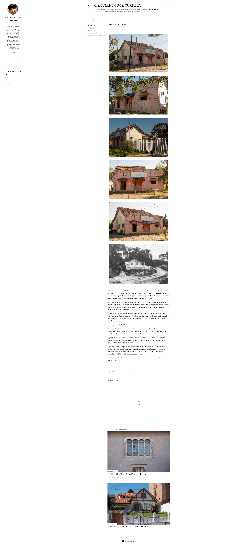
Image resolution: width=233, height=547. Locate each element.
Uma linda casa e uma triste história (129, 526)
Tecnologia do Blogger (131, 541)
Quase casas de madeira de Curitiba (143, 374)
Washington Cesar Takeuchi (13, 19)
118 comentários (120, 477)
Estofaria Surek (92, 33)
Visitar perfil (13, 52)
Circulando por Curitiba (117, 5)
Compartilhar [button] (91, 21)
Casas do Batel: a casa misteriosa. (127, 474)
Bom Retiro (91, 28)
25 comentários (120, 530)
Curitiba (89, 30)
